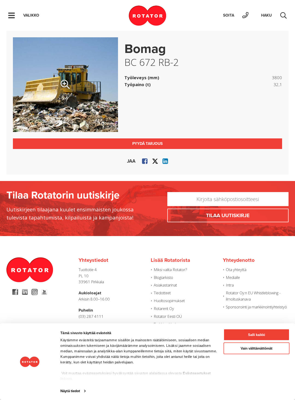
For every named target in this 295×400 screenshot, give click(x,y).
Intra (230, 285)
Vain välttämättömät (256, 348)
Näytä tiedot (70, 391)
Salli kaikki (256, 335)
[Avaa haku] (283, 15)
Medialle (233, 277)
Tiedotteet (162, 292)
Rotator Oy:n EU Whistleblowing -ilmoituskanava (253, 296)
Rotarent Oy (164, 308)
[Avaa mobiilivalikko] (11, 15)
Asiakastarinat (165, 285)
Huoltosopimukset (169, 300)
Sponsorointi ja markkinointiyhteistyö (256, 306)
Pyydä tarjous (147, 143)
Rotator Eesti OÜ (168, 316)
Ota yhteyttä (236, 269)
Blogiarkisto (163, 277)
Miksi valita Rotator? (170, 269)
